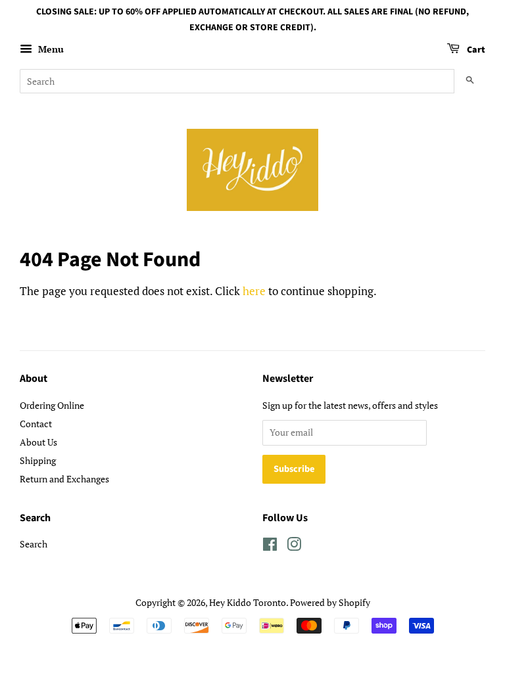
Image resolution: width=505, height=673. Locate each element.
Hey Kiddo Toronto (247, 602)
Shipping (38, 460)
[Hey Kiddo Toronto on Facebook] (269, 546)
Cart (475, 50)
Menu (50, 49)
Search (33, 544)
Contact (36, 423)
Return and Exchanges (64, 479)
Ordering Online (52, 405)
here (254, 290)
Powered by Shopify (330, 602)
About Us (38, 442)
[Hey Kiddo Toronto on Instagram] (294, 546)
